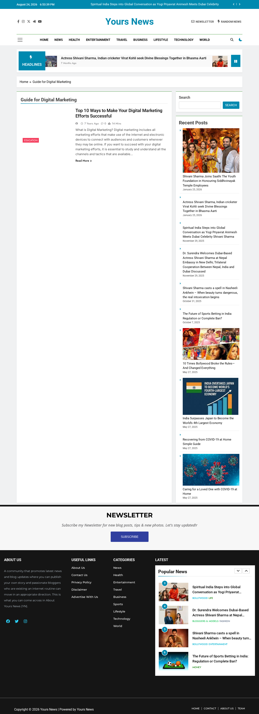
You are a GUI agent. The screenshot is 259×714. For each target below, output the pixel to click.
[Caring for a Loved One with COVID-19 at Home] (211, 484)
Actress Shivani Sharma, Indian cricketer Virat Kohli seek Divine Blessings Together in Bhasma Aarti (116, 58)
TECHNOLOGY (183, 40)
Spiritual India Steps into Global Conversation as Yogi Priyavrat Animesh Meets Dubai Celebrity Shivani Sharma (155, 4)
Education (30, 140)
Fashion (225, 621)
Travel (121, 40)
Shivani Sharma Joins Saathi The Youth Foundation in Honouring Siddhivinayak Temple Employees (209, 181)
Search (184, 97)
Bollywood (200, 598)
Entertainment (98, 40)
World (205, 40)
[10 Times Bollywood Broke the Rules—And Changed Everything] (211, 359)
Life (211, 598)
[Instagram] (25, 621)
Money (196, 667)
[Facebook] (8, 621)
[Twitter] (16, 621)
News (58, 40)
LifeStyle (161, 40)
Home (44, 40)
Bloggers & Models (205, 621)
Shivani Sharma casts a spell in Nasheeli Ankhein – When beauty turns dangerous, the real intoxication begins (210, 292)
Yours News (129, 21)
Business (140, 40)
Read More (82, 161)
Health (74, 40)
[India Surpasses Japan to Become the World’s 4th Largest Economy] (210, 414)
